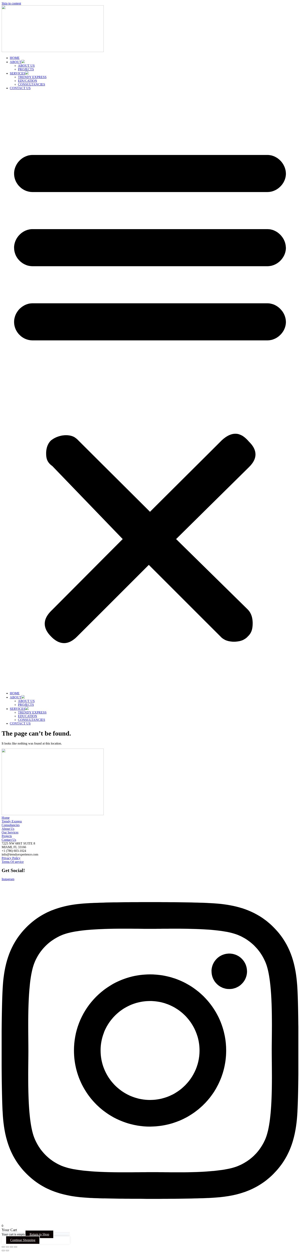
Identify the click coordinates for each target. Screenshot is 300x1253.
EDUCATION (27, 80)
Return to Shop (39, 1234)
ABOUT (15, 62)
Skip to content (11, 3)
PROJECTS (26, 69)
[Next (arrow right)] (7, 1250)
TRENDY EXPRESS (32, 77)
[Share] (11, 1246)
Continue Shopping (22, 1240)
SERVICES (17, 73)
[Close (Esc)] (15, 1246)
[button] (150, 390)
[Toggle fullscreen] (7, 1246)
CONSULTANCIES (31, 84)
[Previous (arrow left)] (3, 1250)
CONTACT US (20, 88)
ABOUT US (26, 65)
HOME (15, 58)
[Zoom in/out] (3, 1246)
